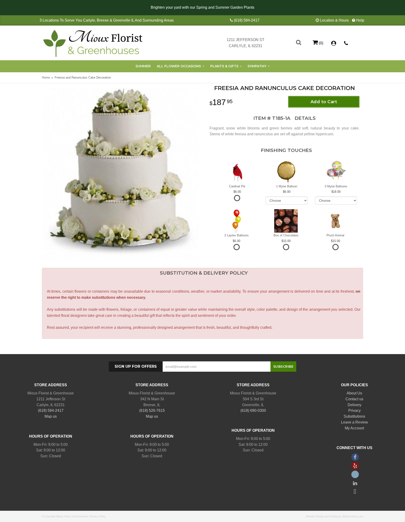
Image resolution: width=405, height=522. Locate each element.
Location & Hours (334, 20)
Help (360, 20)
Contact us (354, 399)
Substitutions (354, 416)
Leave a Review (354, 422)
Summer (143, 66)
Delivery (354, 405)
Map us (51, 416)
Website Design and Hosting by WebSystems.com (334, 516)
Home (46, 77)
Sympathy (257, 66)
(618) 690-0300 (253, 410)
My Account (354, 428)
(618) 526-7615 (152, 410)
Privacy (354, 410)
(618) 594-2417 (246, 20)
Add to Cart (324, 101)
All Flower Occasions (179, 66)
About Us (354, 393)
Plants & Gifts (224, 66)
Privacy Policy (98, 516)
